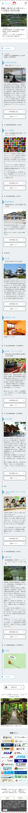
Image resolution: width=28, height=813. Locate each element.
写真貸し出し (21, 791)
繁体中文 (20, 798)
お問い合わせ (22, 792)
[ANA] (7, 752)
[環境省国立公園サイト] (20, 768)
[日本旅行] (7, 760)
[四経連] (20, 760)
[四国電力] (7, 764)
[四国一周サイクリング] (7, 772)
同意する (5, 810)
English (7, 798)
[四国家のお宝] (20, 780)
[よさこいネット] (20, 741)
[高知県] (20, 749)
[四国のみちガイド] (7, 776)
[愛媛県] (7, 749)
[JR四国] (20, 756)
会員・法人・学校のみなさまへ (9, 792)
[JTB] (7, 756)
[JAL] (20, 753)
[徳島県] (7, 745)
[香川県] (20, 745)
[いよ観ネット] (7, 741)
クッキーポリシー (7, 807)
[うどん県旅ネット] (20, 737)
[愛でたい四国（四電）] (7, 780)
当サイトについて (13, 789)
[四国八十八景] (20, 776)
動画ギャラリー (22, 789)
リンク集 (14, 791)
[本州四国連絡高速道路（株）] (20, 764)
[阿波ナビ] (7, 737)
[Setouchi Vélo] (20, 772)
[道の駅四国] (7, 768)
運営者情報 (4, 789)
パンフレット (7, 791)
